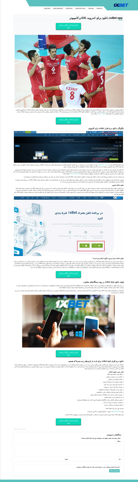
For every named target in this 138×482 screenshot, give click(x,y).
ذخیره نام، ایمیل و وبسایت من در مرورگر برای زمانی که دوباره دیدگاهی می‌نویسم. (97, 467)
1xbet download (75, 173)
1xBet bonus (69, 8)
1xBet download (116, 411)
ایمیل (66, 459)
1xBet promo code (80, 8)
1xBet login (47, 8)
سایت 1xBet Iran (103, 165)
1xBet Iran (99, 8)
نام (119, 459)
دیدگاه (119, 441)
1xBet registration (58, 8)
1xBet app (91, 8)
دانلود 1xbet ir (101, 113)
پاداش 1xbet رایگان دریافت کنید (68, 26)
